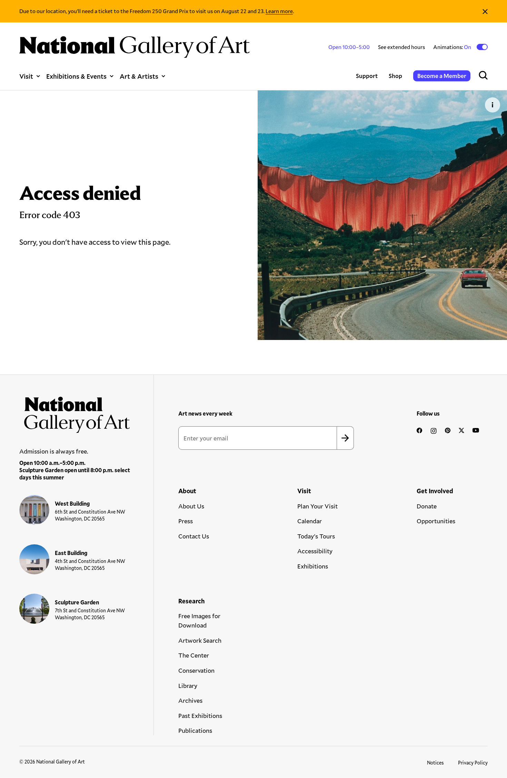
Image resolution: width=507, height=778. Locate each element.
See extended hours (401, 46)
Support (367, 76)
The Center (193, 655)
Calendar (309, 521)
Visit (26, 76)
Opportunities (436, 521)
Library (187, 685)
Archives (190, 700)
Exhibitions (312, 566)
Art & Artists (139, 76)
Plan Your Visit (317, 506)
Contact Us (193, 536)
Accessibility (314, 551)
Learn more (279, 10)
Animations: (452, 46)
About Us (191, 506)
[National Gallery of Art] (74, 412)
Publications (195, 730)
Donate (427, 506)
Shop (395, 76)
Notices (435, 762)
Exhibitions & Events (76, 76)
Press (185, 521)
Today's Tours (316, 536)
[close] (485, 11)
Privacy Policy (473, 762)
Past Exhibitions (200, 715)
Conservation (196, 670)
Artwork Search (199, 640)
